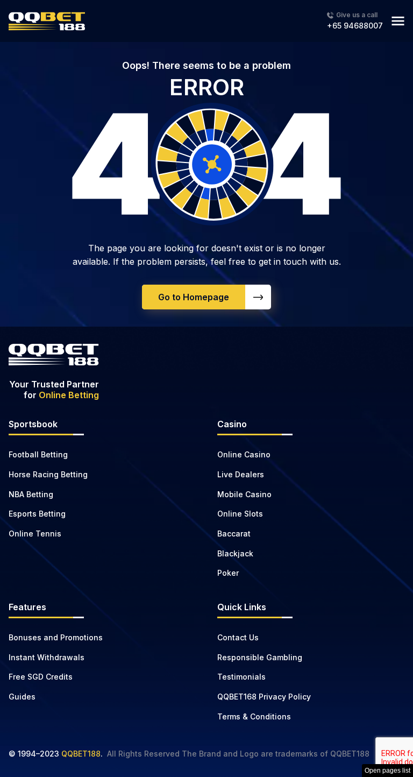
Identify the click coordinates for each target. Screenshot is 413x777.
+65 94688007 (355, 25)
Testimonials (241, 676)
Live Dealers (240, 474)
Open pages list (387, 770)
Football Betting (38, 454)
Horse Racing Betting (48, 474)
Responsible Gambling (259, 657)
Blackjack (235, 553)
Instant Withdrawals (46, 657)
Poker (228, 572)
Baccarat (234, 533)
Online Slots (240, 513)
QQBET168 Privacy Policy (264, 696)
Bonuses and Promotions (56, 637)
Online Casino (243, 454)
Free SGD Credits (41, 676)
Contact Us (238, 637)
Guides (22, 696)
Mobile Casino (244, 494)
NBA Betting (31, 494)
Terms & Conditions (254, 716)
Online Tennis (35, 533)
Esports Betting (37, 513)
